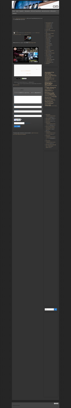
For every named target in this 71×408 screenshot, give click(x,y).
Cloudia (47, 78)
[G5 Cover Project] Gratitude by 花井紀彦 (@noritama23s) (29, 83)
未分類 (47, 63)
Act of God (48, 74)
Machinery (47, 95)
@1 (36, 69)
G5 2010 (48, 25)
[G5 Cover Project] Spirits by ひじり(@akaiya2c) (24, 82)
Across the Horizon (49, 73)
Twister (52, 102)
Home (13, 11)
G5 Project (48, 28)
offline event (52, 11)
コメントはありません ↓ (25, 34)
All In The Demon (50, 75)
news (17, 11)
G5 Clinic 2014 (48, 89)
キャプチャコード (27, 123)
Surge (51, 101)
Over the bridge (49, 98)
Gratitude (49, 92)
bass (47, 39)
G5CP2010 (49, 90)
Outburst (48, 97)
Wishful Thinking (48, 104)
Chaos (53, 77)
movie (54, 96)
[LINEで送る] (24, 78)
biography (21, 11)
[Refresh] (21, 119)
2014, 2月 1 (28, 73)
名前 (14, 105)
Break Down (17, 84)
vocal (47, 49)
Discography (49, 22)
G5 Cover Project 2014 (21, 18)
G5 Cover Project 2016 (36, 11)
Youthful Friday (54, 105)
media (47, 58)
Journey (47, 94)
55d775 (48, 147)
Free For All (50, 88)
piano (47, 46)
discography (27, 11)
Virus (46, 103)
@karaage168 (32, 42)
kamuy (52, 94)
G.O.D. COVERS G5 (50, 30)
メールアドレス (16, 109)
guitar (20, 34)
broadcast (48, 56)
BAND (48, 38)
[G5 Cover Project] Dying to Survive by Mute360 (50, 127)
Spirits (47, 101)
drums (47, 41)
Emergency (48, 85)
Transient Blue (48, 102)
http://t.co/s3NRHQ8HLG (26, 70)
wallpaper (14, 13)
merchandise (49, 59)
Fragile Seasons (50, 87)
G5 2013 (48, 26)
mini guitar (48, 45)
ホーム (14, 18)
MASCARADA (52, 95)
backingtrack (48, 76)
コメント (15, 95)
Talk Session (49, 62)
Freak (46, 88)
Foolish (46, 86)
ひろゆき (51, 134)
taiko (47, 47)
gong (47, 42)
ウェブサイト (16, 114)
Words (48, 105)
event (47, 29)
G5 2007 (48, 24)
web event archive (45, 11)
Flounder (54, 85)
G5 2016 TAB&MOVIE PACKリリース (50, 116)
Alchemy (54, 74)
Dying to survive (49, 83)
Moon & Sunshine (48, 96)
